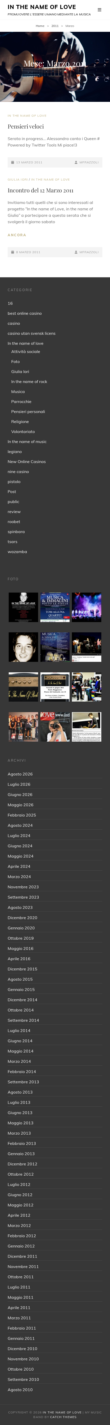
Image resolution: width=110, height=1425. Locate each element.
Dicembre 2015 (22, 968)
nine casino (18, 471)
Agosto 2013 (20, 1092)
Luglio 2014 (19, 1030)
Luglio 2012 (19, 1184)
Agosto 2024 (20, 825)
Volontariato (23, 431)
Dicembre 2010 (22, 1348)
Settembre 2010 (23, 1379)
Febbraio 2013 (22, 1143)
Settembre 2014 (23, 1020)
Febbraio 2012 (22, 1235)
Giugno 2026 (20, 794)
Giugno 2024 (20, 845)
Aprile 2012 (19, 1215)
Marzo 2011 (19, 1317)
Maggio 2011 (21, 1297)
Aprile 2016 (19, 958)
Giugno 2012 (20, 1194)
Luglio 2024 (19, 835)
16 (10, 303)
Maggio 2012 (21, 1204)
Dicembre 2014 (22, 999)
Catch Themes (63, 1417)
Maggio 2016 (21, 948)
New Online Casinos (27, 461)
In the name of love (27, 115)
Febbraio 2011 (22, 1328)
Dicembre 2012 (22, 1163)
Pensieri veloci (26, 126)
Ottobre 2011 (21, 1276)
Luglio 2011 (19, 1287)
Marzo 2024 (19, 876)
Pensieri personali (28, 411)
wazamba (17, 551)
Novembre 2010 (23, 1358)
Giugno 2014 (20, 1040)
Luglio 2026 (19, 784)
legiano (15, 451)
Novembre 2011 (23, 1266)
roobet (14, 521)
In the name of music (27, 441)
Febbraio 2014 (22, 1071)
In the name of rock (29, 381)
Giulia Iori (18, 179)
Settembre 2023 (23, 897)
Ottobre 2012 (21, 1174)
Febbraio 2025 (22, 815)
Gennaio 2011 (21, 1338)
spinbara (16, 531)
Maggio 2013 (21, 1122)
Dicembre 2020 (22, 917)
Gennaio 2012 (21, 1246)
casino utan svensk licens (32, 333)
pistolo (14, 481)
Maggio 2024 (21, 856)
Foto (15, 361)
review (14, 511)
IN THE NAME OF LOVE (42, 7)
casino (14, 323)
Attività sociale (25, 351)
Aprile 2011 (19, 1307)
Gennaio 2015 (21, 989)
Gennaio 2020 (21, 927)
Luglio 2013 (19, 1102)
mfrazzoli (89, 162)
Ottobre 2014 (21, 1010)
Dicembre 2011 (22, 1256)
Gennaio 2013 (21, 1153)
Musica (18, 391)
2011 (55, 26)
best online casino (25, 313)
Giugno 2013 (20, 1112)
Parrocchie (21, 401)
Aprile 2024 (19, 866)
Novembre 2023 (23, 886)
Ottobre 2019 (21, 938)
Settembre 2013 (23, 1081)
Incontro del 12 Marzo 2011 (40, 190)
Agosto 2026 (20, 774)
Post (12, 491)
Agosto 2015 (20, 979)
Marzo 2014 (19, 1061)
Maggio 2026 (21, 804)
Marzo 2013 (19, 1133)
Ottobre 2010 (21, 1369)
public (13, 501)
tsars (12, 541)
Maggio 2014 (21, 1051)
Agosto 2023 (20, 907)
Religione (20, 421)
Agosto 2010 (20, 1389)
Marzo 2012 (19, 1225)
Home (40, 26)
